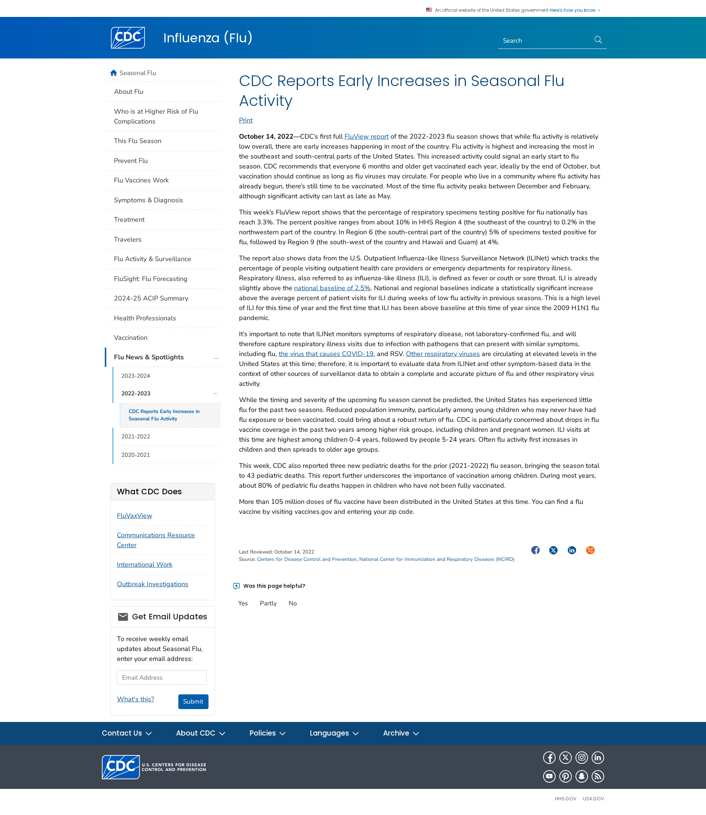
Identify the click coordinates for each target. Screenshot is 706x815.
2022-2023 (135, 393)
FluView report (367, 136)
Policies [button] (264, 733)
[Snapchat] (581, 776)
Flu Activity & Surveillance (152, 259)
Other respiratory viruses (443, 353)
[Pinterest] (565, 776)
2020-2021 (135, 455)
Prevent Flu (131, 160)
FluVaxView (134, 515)
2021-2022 (135, 436)
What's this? (135, 699)
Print (246, 120)
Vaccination (130, 337)
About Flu (128, 91)
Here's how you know (573, 10)
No (293, 603)
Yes (243, 603)
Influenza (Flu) (208, 38)
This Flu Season (137, 140)
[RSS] (598, 776)
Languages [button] (330, 733)
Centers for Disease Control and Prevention (307, 559)
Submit (193, 701)
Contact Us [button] (123, 733)
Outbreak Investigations (152, 584)
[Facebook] (549, 757)
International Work (144, 564)
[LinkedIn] (598, 757)
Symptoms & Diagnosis (148, 200)
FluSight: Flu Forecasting (151, 278)
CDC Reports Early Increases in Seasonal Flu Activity (164, 415)
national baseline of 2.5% (332, 288)
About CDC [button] (196, 733)
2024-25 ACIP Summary (151, 298)
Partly (268, 603)
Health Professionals (145, 318)
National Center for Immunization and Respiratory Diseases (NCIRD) (436, 559)
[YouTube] (549, 776)
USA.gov (593, 798)
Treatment (129, 219)
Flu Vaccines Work (141, 180)
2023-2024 (135, 376)
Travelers (128, 239)
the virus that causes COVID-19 (326, 353)
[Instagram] (581, 757)
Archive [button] (397, 733)
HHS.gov (566, 798)
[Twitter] (565, 757)
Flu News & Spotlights (149, 357)
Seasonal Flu (138, 72)
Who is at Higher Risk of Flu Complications (156, 116)
